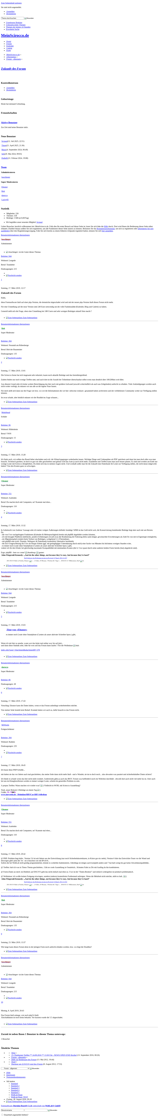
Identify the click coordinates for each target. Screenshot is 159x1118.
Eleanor (4, 187)
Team (4, 167)
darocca (4, 195)
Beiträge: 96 (6, 425)
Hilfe (106, 226)
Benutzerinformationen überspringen (15, 235)
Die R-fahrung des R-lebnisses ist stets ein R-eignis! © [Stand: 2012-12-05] (45, 558)
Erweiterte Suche (12, 29)
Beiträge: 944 (6, 256)
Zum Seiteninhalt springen (11, 3)
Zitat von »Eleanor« (17, 629)
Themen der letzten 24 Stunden (18, 27)
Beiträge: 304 (6, 341)
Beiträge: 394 (6, 738)
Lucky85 (5, 200)
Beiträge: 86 (6, 680)
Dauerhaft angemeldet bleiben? (15, 1115)
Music (3, 150)
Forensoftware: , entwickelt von (30, 1106)
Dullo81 (4, 158)
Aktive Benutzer (9, 122)
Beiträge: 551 (6, 494)
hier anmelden (107, 231)
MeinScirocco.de (15, 35)
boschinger (5, 177)
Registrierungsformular (106, 229)
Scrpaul (4, 141)
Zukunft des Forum (13, 68)
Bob (3, 191)
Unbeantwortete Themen (15, 25)
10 (2, 1002)
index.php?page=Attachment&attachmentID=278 (20, 650)
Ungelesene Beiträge (14, 23)
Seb (2, 154)
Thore (3, 145)
